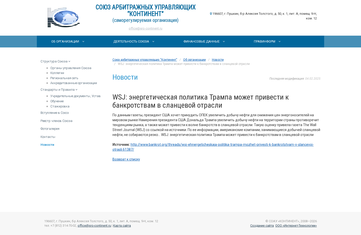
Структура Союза (54, 61)
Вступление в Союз (55, 113)
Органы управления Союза (70, 68)
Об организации (65, 41)
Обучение (57, 101)
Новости (47, 145)
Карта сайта (122, 225)
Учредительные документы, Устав (75, 96)
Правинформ (265, 41)
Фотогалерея (50, 129)
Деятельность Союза (131, 41)
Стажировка (59, 106)
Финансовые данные (201, 41)
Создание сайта (262, 225)
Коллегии (57, 73)
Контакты (48, 137)
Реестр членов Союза (56, 121)
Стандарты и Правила (58, 89)
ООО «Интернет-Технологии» (296, 225)
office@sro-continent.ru (145, 28)
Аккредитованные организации (73, 83)
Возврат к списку (126, 159)
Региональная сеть (64, 78)
